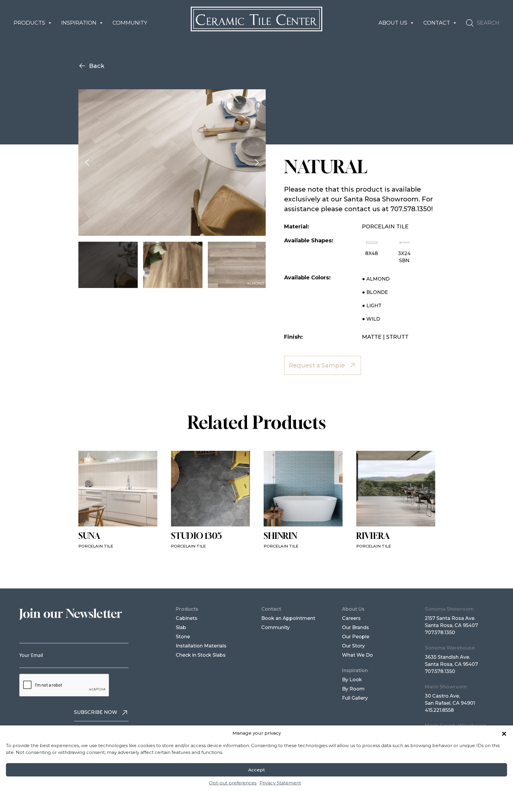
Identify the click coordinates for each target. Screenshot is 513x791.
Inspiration (78, 23)
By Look (352, 679)
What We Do (357, 655)
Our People (355, 636)
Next (257, 162)
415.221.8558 (439, 710)
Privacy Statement (280, 783)
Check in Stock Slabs (201, 655)
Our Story (353, 646)
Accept (256, 770)
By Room (353, 689)
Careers (351, 618)
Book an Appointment (288, 618)
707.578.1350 (440, 632)
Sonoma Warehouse (450, 648)
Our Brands (355, 627)
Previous (87, 162)
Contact (436, 23)
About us (393, 23)
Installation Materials (201, 646)
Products (29, 23)
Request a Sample (317, 365)
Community (130, 23)
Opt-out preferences (232, 783)
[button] (504, 733)
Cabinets (186, 618)
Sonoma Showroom (449, 609)
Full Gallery (355, 698)
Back (96, 65)
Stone (183, 636)
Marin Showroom (446, 687)
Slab (181, 627)
